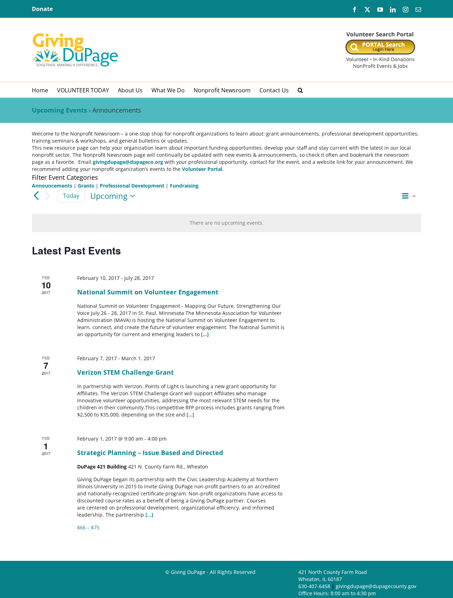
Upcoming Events (59, 110)
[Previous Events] (36, 195)
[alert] (226, 223)
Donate (42, 9)
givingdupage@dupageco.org (128, 162)
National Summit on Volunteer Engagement (147, 292)
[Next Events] (48, 196)
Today (71, 196)
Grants (86, 185)
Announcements (52, 185)
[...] (205, 334)
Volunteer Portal (202, 169)
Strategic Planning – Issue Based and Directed (150, 452)
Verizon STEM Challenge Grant (125, 372)
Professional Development (132, 185)
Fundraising (184, 185)
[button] (300, 89)
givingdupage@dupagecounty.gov (376, 586)
